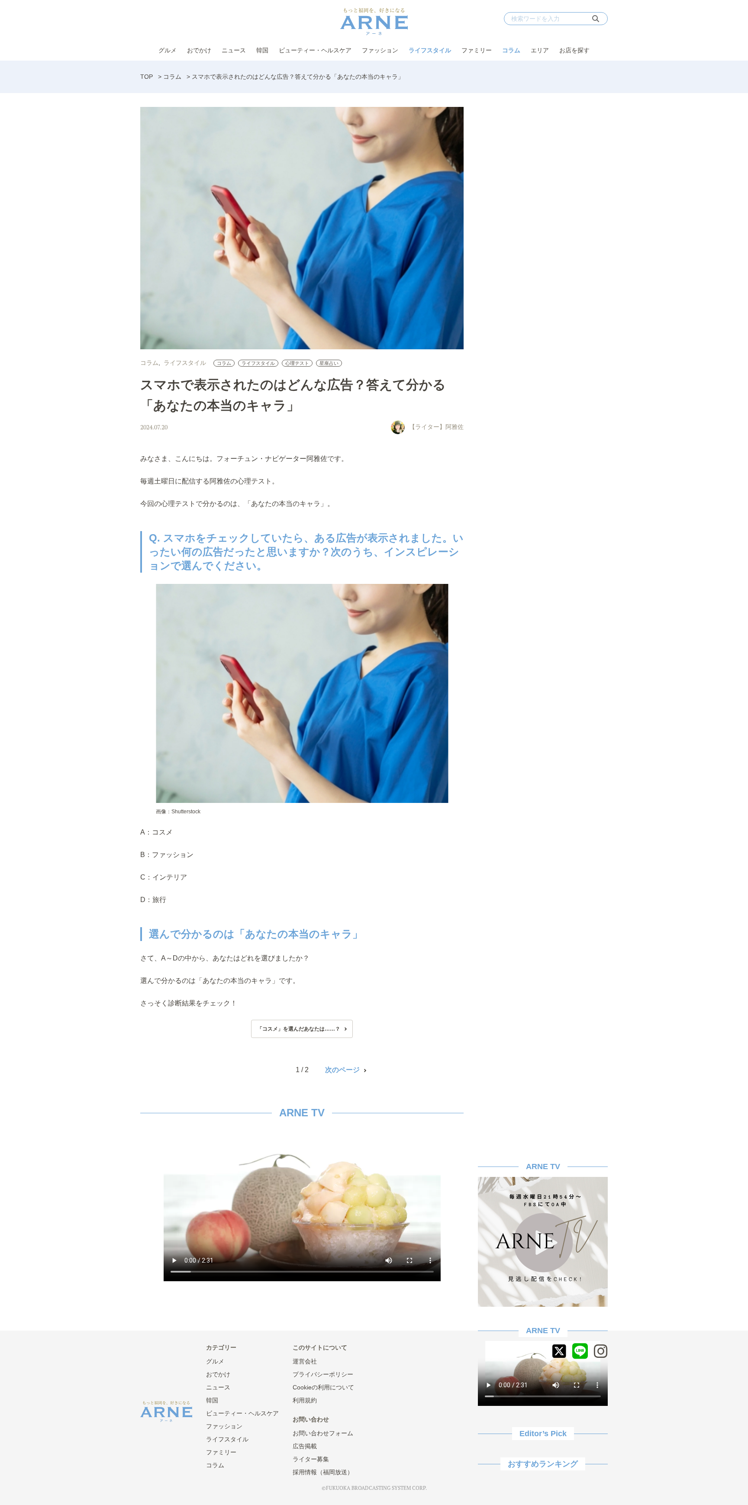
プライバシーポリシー (323, 1374)
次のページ (342, 1069)
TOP (146, 76)
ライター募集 (311, 1459)
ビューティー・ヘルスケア (315, 50)
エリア (540, 50)
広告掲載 (305, 1446)
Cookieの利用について (323, 1387)
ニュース (234, 50)
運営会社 (305, 1361)
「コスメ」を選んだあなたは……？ (298, 1029)
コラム (511, 50)
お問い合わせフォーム (323, 1433)
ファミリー (476, 50)
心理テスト (297, 363)
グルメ (167, 50)
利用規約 (305, 1400)
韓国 (262, 50)
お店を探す (574, 50)
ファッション (380, 50)
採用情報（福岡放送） (323, 1472)
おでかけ (199, 50)
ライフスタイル (430, 50)
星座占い (329, 363)
